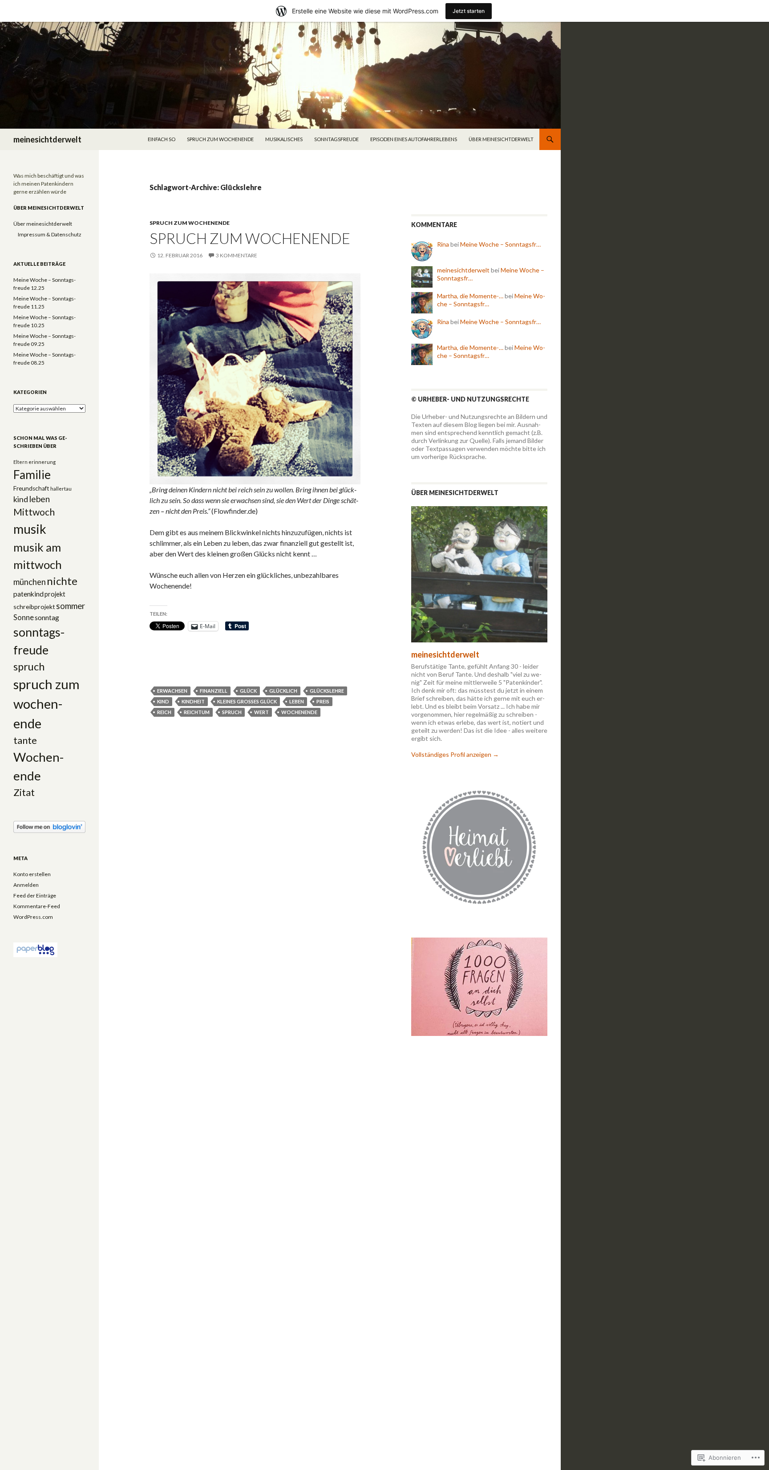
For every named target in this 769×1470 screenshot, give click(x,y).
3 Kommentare (236, 255)
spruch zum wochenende (220, 139)
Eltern (20, 462)
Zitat (24, 792)
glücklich (283, 691)
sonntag (47, 617)
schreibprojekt (34, 606)
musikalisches (284, 139)
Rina (443, 244)
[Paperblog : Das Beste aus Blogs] (35, 949)
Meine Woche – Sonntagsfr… (500, 244)
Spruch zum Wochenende (250, 238)
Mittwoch (34, 512)
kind (163, 701)
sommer (70, 606)
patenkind (28, 594)
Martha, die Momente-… (470, 296)
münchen (29, 582)
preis (322, 701)
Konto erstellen (32, 874)
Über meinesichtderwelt (501, 139)
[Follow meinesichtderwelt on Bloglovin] (49, 826)
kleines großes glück (247, 701)
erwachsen (172, 691)
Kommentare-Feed (36, 906)
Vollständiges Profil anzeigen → (455, 754)
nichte (62, 580)
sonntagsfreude (336, 139)
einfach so (161, 139)
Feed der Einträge (34, 895)
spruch (232, 712)
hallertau (61, 488)
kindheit (193, 701)
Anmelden (26, 884)
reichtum (197, 712)
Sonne (23, 617)
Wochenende (299, 712)
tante (25, 740)
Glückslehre (327, 691)
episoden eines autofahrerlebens (413, 139)
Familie (32, 474)
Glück (248, 691)
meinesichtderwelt (47, 139)
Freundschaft (31, 488)
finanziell (213, 691)
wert (261, 712)
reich (164, 712)
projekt (55, 594)
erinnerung (42, 462)
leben (296, 701)
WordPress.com (33, 917)
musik (29, 528)
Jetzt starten (469, 11)
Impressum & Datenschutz (49, 234)
